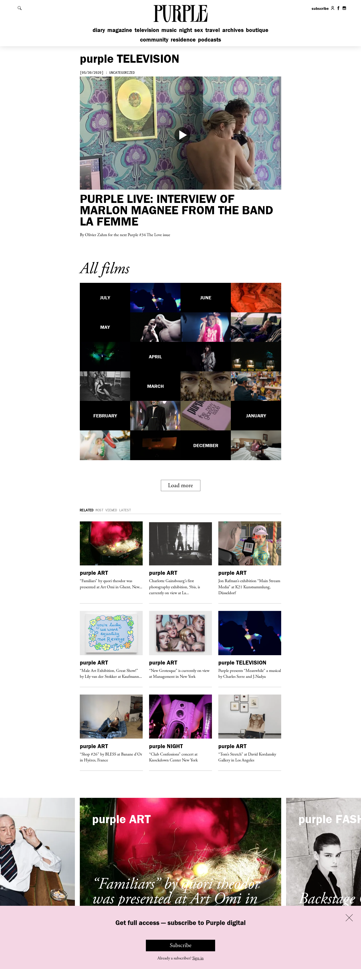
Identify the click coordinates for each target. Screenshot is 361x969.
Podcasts (209, 39)
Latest (125, 510)
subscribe (320, 8)
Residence (183, 39)
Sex (198, 29)
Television (147, 29)
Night (185, 29)
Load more (180, 485)
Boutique (257, 29)
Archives (233, 29)
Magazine (119, 29)
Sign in (198, 958)
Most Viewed (106, 510)
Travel (212, 29)
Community (154, 39)
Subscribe (181, 945)
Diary (99, 29)
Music (169, 29)
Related (87, 510)
